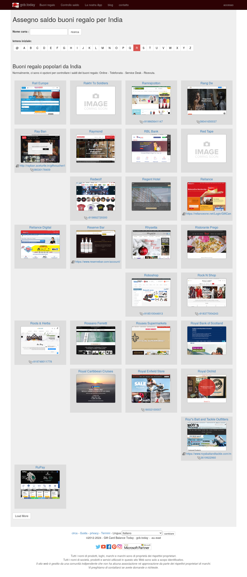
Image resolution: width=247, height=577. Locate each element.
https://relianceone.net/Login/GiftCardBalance (213, 213)
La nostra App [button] (93, 5)
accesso (228, 5)
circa (75, 533)
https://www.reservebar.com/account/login (100, 261)
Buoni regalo (47, 5)
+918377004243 (208, 313)
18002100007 (152, 409)
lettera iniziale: (22, 41)
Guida (83, 533)
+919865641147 (153, 121)
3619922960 (208, 457)
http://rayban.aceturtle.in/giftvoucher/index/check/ (49, 165)
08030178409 (41, 169)
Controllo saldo (70, 5)
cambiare (169, 533)
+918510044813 (153, 313)
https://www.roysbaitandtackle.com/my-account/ (214, 454)
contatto (124, 5)
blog (110, 5)
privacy (94, 533)
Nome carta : (21, 31)
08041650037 (208, 121)
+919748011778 (42, 361)
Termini (105, 533)
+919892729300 (97, 217)
